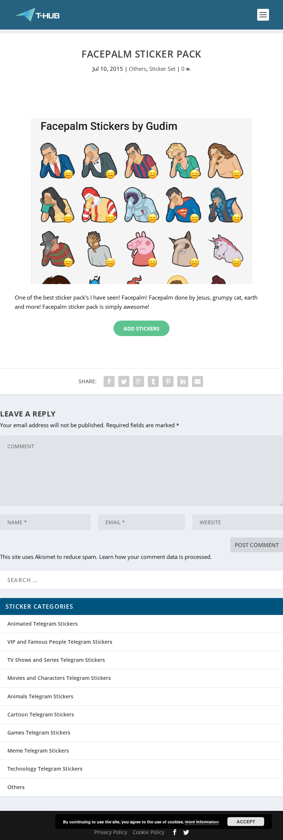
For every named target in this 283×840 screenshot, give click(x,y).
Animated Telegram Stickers (42, 623)
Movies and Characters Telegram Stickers (59, 677)
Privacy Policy (110, 832)
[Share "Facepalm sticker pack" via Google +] (138, 381)
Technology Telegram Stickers (45, 768)
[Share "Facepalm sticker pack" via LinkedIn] (182, 381)
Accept (246, 821)
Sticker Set (162, 68)
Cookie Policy (148, 832)
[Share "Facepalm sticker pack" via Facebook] (109, 381)
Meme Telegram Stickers (38, 750)
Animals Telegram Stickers (40, 696)
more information (202, 822)
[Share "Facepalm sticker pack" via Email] (197, 381)
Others (137, 68)
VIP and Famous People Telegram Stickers (59, 641)
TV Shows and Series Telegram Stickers (56, 659)
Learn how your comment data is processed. (155, 556)
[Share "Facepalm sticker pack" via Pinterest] (168, 381)
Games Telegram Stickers (38, 732)
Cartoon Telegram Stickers (40, 714)
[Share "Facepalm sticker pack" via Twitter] (123, 381)
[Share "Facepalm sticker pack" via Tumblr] (153, 381)
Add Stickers (141, 328)
